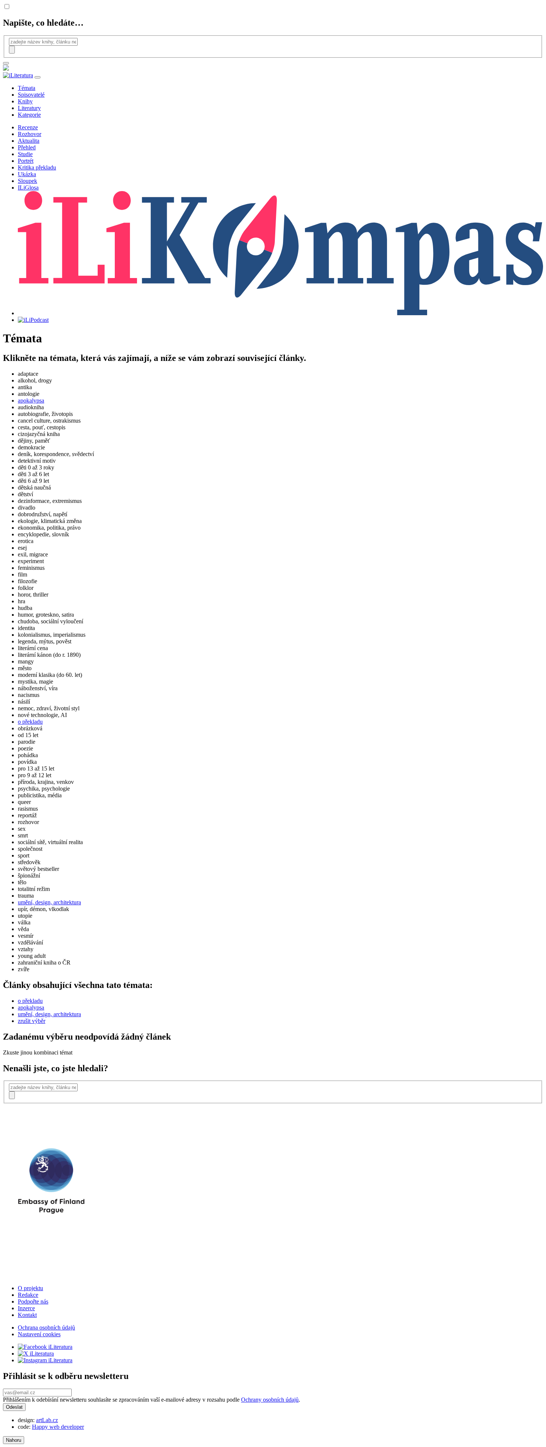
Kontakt (27, 1315)
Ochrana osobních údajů (46, 1327)
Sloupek (27, 181)
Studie (25, 154)
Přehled (27, 147)
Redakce (28, 1295)
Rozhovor (29, 134)
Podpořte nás (33, 1301)
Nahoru (13, 1440)
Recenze (28, 127)
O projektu (30, 1288)
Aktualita (28, 141)
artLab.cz (47, 1420)
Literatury (29, 108)
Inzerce (26, 1308)
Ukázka (27, 174)
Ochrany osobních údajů (270, 1399)
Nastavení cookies (39, 1334)
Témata (26, 88)
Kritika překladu (37, 167)
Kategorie (29, 115)
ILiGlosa (28, 187)
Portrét (25, 161)
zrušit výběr (31, 1021)
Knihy (25, 101)
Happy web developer (58, 1427)
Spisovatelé (31, 94)
